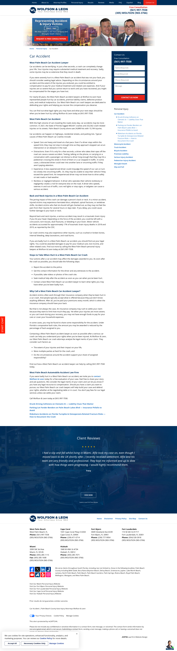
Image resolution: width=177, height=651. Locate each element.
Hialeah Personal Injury (46, 594)
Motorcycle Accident (122, 144)
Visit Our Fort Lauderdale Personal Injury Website (49, 589)
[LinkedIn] (42, 569)
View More (88, 495)
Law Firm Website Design (134, 637)
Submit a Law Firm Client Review (88, 502)
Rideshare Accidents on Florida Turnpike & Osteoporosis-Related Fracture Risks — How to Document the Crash (130, 137)
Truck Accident (120, 147)
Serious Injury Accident (123, 157)
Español (130, 2)
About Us (45, 2)
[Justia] (48, 569)
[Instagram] (48, 574)
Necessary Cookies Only (34, 643)
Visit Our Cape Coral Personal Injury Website (47, 591)
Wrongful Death (120, 164)
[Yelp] (42, 574)
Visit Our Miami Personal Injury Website (45, 584)
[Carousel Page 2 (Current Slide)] (88, 486)
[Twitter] (37, 569)
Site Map (132, 518)
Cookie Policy (59, 616)
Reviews (101, 2)
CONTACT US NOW (129, 97)
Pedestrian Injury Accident (125, 160)
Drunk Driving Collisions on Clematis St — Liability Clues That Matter (62, 404)
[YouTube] (32, 574)
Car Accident (119, 114)
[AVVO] (37, 574)
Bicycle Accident (120, 150)
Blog (139, 2)
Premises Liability (121, 154)
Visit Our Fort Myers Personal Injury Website (47, 586)
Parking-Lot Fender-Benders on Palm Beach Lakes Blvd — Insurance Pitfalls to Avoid (130, 127)
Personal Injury (77, 2)
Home (34, 2)
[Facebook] (32, 569)
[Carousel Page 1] (83, 486)
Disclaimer (108, 518)
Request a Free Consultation (51, 39)
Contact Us (150, 2)
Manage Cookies (72, 616)
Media (111, 2)
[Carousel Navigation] (88, 486)
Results (90, 2)
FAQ (120, 2)
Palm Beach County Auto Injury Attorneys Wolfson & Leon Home (49, 10)
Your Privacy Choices (43, 616)
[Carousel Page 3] (93, 486)
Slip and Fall (119, 167)
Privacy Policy (121, 518)
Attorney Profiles (59, 2)
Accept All (12, 643)
